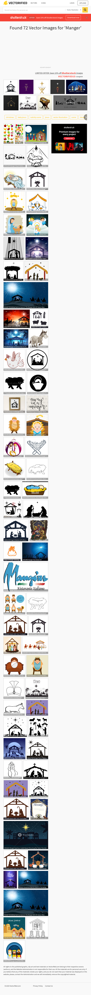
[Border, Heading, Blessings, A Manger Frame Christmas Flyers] (39, 809)
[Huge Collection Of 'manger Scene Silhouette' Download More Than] (35, 770)
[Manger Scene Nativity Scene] (37, 708)
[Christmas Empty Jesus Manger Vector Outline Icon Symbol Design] (37, 469)
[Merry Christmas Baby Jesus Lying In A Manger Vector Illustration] (37, 666)
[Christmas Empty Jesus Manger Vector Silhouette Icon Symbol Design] (15, 383)
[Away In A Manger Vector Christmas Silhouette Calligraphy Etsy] (37, 404)
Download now (73, 17)
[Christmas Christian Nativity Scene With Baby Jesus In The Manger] (37, 248)
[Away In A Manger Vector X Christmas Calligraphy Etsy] (14, 404)
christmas (10, 117)
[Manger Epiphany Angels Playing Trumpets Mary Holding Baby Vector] (37, 225)
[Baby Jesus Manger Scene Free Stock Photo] (37, 156)
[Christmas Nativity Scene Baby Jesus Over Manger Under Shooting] (14, 202)
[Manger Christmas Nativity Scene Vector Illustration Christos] (16, 338)
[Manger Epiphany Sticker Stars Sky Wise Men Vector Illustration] (14, 951)
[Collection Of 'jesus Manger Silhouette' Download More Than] (13, 509)
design (82, 117)
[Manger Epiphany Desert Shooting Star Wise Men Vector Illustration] (14, 928)
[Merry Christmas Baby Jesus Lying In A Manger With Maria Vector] (14, 225)
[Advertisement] (45, 49)
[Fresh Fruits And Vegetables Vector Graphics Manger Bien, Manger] (19, 134)
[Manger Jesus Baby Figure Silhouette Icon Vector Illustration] (37, 383)
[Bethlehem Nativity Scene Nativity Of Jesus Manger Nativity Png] (14, 248)
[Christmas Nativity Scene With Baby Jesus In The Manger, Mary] (13, 271)
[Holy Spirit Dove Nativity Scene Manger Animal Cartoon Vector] (14, 360)
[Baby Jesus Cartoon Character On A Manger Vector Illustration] (14, 425)
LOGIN (72, 3)
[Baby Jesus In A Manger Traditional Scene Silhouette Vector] (37, 179)
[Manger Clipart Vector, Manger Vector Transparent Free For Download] (14, 156)
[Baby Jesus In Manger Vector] (37, 425)
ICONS (43, 3)
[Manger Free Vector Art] (35, 552)
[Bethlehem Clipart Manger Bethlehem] (36, 271)
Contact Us (49, 986)
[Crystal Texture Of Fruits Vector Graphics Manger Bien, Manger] (9, 134)
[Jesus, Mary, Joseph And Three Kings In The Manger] (39, 530)
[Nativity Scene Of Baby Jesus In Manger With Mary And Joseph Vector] (13, 770)
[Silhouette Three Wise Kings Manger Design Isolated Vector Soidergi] (38, 788)
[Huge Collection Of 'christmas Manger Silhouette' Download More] (39, 319)
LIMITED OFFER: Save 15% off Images (59, 73)
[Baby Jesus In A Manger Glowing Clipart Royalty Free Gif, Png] (14, 179)
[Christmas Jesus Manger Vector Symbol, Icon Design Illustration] (35, 490)
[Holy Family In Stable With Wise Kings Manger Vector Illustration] (35, 645)
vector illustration (60, 117)
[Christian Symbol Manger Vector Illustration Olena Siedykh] (36, 447)
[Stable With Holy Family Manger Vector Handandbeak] (15, 625)
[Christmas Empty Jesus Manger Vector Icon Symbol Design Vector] (14, 469)
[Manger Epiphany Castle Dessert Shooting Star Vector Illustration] (26, 835)
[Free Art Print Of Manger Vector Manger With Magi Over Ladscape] (36, 134)
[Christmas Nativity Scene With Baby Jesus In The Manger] (17, 319)
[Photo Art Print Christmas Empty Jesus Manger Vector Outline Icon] (37, 603)
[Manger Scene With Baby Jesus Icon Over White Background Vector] (37, 202)
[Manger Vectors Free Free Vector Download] (26, 576)
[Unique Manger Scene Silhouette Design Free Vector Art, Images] (15, 727)
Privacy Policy (38, 986)
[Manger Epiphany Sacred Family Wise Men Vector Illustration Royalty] (37, 928)
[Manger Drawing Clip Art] (12, 552)
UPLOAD (82, 3)
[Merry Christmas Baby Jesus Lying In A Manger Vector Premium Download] (14, 603)
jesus (47, 117)
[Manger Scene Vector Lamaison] (38, 727)
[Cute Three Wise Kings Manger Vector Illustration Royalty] (12, 645)
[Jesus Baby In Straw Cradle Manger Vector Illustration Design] (14, 666)
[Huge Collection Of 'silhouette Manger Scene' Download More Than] (16, 530)
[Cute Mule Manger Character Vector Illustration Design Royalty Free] (14, 708)
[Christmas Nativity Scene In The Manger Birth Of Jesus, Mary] (26, 295)
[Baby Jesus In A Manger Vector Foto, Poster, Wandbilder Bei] (14, 447)
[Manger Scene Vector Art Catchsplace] (37, 748)
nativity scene (35, 117)
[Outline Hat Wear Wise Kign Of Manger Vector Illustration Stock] (14, 688)
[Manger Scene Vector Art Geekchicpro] (14, 748)
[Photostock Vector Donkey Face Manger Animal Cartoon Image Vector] (39, 338)
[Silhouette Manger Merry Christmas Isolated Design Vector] (37, 688)
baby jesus (22, 117)
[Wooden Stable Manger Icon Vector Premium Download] (38, 860)
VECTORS (34, 3)
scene (73, 117)
